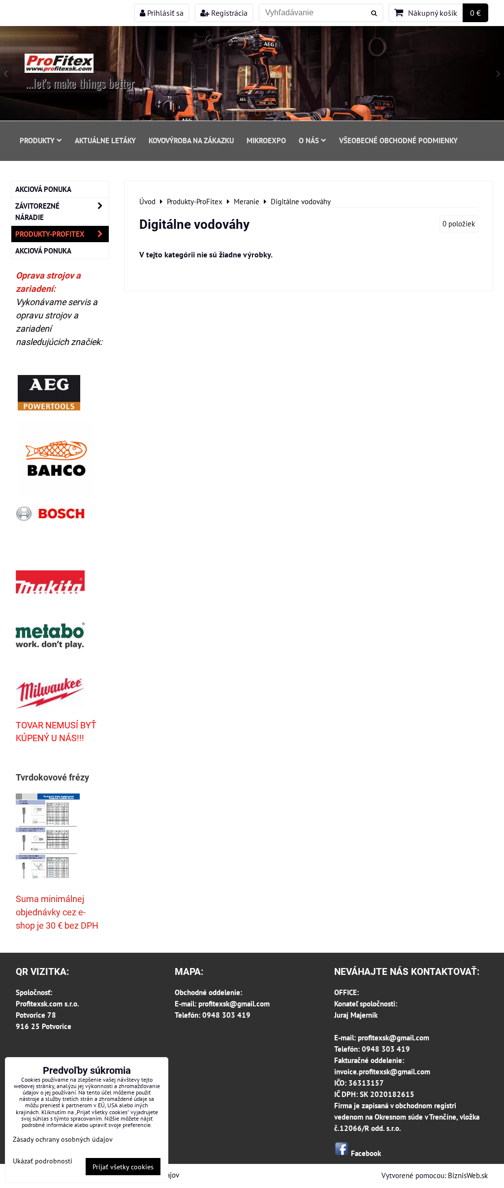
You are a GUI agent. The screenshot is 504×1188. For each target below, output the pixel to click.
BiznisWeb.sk (468, 1175)
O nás (309, 140)
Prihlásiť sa (164, 13)
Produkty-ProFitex (50, 234)
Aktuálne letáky (105, 140)
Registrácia (228, 13)
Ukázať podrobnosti (42, 1161)
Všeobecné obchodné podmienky (398, 140)
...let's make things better (80, 83)
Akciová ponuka (43, 189)
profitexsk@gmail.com (234, 1003)
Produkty (37, 140)
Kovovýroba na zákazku (191, 140)
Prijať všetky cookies (123, 1166)
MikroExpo (266, 140)
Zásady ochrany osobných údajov (63, 1139)
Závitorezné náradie (37, 211)
